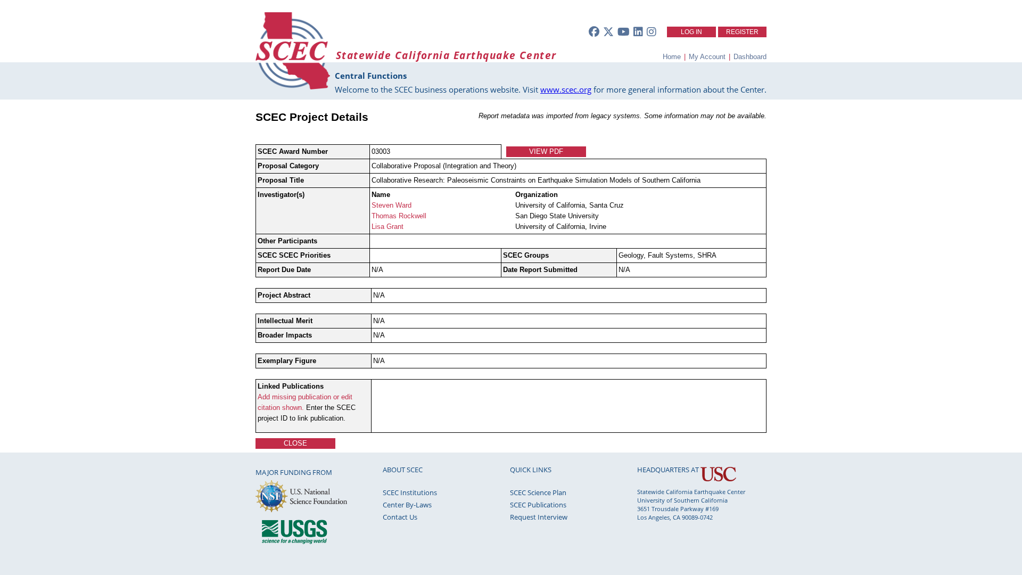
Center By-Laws (407, 505)
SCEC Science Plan (538, 492)
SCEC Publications (538, 505)
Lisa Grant (387, 227)
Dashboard (750, 57)
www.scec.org (565, 89)
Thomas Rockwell (399, 216)
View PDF (546, 151)
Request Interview (538, 517)
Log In (691, 32)
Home (672, 57)
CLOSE (295, 443)
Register (742, 32)
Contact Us (400, 517)
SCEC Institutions (410, 492)
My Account (707, 57)
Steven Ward (391, 205)
